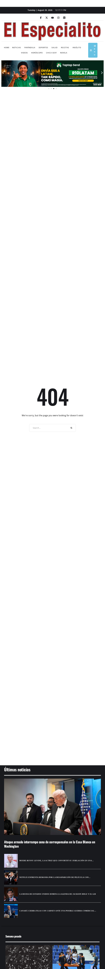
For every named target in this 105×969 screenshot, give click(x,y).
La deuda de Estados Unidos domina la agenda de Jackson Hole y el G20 (57, 894)
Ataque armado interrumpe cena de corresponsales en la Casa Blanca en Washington (49, 844)
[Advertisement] (52, 744)
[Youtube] (52, 17)
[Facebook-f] (41, 17)
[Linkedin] (64, 17)
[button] (3, 72)
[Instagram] (58, 17)
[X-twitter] (46, 17)
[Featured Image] (52, 807)
